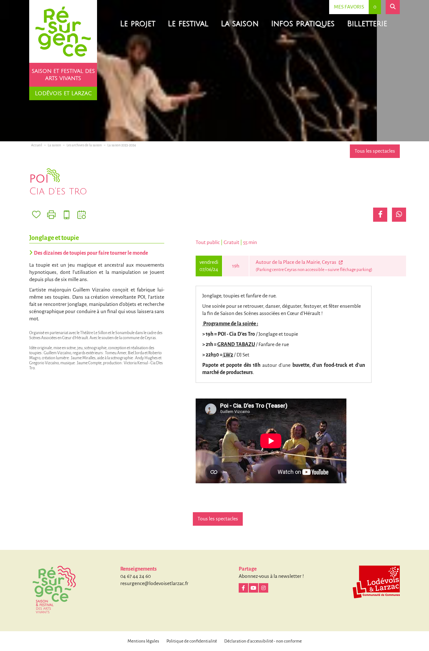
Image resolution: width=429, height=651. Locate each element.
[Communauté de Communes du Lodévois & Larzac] (376, 582)
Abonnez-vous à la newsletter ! (271, 576)
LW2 (227, 355)
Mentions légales (143, 641)
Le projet (137, 23)
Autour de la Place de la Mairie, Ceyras (296, 262)
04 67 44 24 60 (135, 576)
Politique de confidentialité (191, 641)
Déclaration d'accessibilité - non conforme (263, 641)
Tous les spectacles (375, 151)
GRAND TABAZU (236, 344)
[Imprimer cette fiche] (51, 215)
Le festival (188, 23)
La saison (239, 23)
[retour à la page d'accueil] (63, 31)
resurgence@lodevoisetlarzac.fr (154, 583)
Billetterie (367, 23)
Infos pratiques (302, 23)
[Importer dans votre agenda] (81, 215)
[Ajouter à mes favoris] (36, 215)
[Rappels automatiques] (66, 215)
